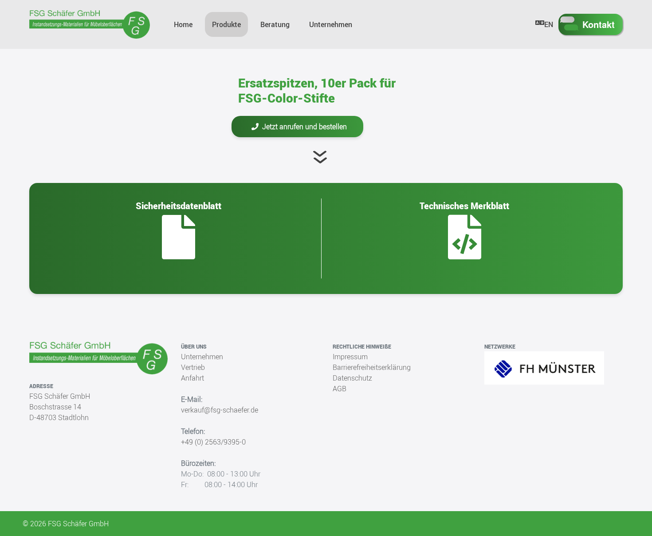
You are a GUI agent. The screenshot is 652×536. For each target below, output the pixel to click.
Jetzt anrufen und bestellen (304, 126)
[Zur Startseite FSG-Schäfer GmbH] (89, 24)
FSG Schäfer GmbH (59, 396)
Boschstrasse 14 (55, 407)
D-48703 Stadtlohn (59, 417)
